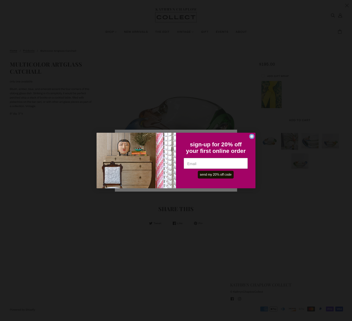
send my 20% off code (216, 174)
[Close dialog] (252, 136)
